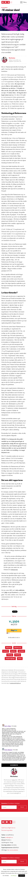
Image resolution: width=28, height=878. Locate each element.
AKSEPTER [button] (21, 875)
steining (18, 654)
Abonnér (22, 807)
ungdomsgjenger (10, 658)
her (17, 597)
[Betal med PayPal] (14, 630)
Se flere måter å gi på (13, 637)
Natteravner (18, 647)
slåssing (10, 654)
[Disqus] (14, 704)
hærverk (9, 647)
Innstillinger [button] (13, 875)
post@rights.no (9, 837)
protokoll (21, 651)
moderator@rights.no (15, 683)
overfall (6, 651)
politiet (14, 651)
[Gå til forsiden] (8, 822)
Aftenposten (14, 569)
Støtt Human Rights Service (8, 827)
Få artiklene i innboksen (10, 803)
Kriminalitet (4, 7)
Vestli (20, 658)
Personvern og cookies (6, 830)
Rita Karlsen (12, 58)
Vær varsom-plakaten (12, 850)
